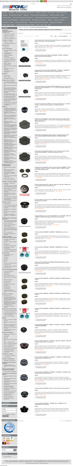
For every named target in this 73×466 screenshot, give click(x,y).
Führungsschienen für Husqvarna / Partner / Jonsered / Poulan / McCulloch (10, 99)
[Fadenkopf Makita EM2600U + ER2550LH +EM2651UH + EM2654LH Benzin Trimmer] (25, 289)
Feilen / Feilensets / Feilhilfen (10, 205)
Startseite (5, 12)
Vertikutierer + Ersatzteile (41, 12)
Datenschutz (21, 460)
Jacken (5, 261)
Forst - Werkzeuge (8, 232)
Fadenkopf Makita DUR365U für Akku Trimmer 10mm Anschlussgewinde (52, 388)
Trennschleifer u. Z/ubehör (8, 22)
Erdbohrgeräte (7, 287)
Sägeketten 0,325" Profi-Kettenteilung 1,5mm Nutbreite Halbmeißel (10, 151)
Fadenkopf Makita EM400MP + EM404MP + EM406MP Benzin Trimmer (51, 232)
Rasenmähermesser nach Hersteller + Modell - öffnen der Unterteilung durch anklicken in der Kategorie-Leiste (10, 299)
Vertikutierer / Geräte (8, 41)
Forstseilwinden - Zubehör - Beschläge (9, 248)
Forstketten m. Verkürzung (10, 245)
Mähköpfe (6, 338)
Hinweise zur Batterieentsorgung (39, 461)
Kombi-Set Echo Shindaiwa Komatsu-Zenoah (9, 170)
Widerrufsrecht (15, 460)
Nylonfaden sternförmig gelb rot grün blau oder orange (10, 325)
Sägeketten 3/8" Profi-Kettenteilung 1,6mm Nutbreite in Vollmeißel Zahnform (10, 144)
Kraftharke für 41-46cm (9, 33)
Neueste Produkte (7, 456)
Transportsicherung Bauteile (10, 249)
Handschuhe (7, 264)
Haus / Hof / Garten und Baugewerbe (10, 19)
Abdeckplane (7, 272)
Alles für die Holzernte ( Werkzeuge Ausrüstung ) (23, 17)
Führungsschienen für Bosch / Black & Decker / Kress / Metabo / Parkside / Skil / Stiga (10, 88)
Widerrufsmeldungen (64, 461)
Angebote (6, 46)
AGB (10, 460)
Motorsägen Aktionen (8, 78)
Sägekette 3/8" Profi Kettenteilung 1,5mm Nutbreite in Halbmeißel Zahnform (10, 129)
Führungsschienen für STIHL (10, 102)
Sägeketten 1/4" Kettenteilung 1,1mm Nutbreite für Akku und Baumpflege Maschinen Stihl (10, 109)
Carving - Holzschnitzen (61, 12)
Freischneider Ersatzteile (10, 391)
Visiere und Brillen (8, 346)
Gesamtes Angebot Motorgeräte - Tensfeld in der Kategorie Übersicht (18, 461)
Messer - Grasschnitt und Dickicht (10, 343)
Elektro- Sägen (7, 76)
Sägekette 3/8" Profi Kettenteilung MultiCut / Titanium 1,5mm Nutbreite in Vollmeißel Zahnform (10, 137)
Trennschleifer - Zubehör (9, 355)
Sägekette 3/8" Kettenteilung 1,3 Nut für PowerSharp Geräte (10, 116)
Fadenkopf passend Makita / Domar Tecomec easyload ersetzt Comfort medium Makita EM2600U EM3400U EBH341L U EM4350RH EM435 (52, 135)
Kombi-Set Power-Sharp (9, 179)
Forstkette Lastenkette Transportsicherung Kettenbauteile (47, 17)
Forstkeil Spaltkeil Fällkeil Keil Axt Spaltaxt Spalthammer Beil (10, 221)
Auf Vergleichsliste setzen (41, 50)
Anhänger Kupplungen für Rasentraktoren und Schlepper (10, 366)
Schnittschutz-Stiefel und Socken (10, 263)
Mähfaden (50, 19)
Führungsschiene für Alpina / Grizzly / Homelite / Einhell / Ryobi (10, 82)
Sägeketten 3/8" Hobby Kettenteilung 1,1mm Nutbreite (10, 112)
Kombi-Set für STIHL (9, 178)
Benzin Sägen (6, 75)
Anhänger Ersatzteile (8, 271)
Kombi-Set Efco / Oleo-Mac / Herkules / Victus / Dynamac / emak (9, 173)
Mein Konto (68, 5)
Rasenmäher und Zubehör (25, 19)
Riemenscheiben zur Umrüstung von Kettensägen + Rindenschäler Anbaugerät (10, 199)
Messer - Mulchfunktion (9, 345)
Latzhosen (6, 257)
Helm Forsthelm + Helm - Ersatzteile (9, 255)
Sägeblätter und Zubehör (9, 360)
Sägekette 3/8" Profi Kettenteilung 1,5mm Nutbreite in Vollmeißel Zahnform (10, 132)
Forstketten (7, 244)
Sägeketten (26, 15)
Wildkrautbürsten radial (9, 349)
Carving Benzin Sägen (9, 57)
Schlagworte (25, 27)
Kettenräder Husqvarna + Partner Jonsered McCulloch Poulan (10, 186)
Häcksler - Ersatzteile (8, 396)
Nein (45, 1)
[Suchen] (46, 3)
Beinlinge (6, 260)
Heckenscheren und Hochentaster (39, 19)
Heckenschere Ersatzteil (9, 316)
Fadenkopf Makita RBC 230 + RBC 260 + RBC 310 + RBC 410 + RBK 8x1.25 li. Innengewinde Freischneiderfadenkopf (52, 185)
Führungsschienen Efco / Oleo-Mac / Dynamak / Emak (10, 97)
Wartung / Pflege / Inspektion (9, 24)
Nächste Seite (68, 33)
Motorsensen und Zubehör (59, 19)
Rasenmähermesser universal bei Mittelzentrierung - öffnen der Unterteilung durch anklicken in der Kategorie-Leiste (10, 303)
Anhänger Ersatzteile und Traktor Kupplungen (38, 22)
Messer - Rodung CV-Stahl (9, 342)
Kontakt (63, 5)
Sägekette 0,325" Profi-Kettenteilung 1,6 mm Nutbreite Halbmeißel (10, 158)
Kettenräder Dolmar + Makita (10, 196)
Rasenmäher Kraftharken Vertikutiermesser (25, 12)
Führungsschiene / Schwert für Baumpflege (10, 104)
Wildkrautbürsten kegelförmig (10, 348)
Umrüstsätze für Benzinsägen (9, 59)
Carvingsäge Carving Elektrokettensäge (8, 53)
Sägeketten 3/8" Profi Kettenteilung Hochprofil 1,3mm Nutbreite (10, 122)
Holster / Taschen (8, 223)
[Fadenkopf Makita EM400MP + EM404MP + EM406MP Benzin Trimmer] (25, 243)
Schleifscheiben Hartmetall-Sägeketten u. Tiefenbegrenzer (10, 215)
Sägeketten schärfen (7, 17)
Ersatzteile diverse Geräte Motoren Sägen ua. (25, 24)
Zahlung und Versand (29, 460)
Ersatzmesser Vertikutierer (10, 43)
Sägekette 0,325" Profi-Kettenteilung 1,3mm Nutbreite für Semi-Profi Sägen (10, 147)
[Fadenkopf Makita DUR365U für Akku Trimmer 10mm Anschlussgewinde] (25, 399)
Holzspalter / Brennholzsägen (21, 22)
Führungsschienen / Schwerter (15, 15)
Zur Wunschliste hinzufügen (41, 49)
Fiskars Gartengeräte (9, 275)
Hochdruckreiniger (8, 279)
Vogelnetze (7, 274)
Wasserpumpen (7, 281)
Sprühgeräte (7, 282)
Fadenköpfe (6, 336)
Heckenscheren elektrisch (9, 312)
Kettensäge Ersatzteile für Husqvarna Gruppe (9, 387)
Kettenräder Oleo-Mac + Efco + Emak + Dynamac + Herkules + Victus (10, 194)
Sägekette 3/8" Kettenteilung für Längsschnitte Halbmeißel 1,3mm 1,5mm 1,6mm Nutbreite (10, 125)
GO (15, 449)
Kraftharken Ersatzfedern (9, 38)
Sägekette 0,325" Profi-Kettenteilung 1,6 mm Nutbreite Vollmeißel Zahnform (10, 161)
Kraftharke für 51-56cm (9, 36)
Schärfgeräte (7, 203)
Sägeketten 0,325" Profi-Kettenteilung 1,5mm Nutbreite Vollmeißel (10, 154)
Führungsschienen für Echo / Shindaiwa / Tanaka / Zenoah (10, 94)
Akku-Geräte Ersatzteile (9, 392)
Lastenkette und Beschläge (10, 251)
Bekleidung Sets (8, 267)
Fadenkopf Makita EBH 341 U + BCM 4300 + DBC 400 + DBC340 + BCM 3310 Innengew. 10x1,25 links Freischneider (53, 341)
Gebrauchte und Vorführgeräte (56, 22)
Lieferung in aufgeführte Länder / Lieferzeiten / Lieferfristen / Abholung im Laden (49, 460)
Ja (41, 1)
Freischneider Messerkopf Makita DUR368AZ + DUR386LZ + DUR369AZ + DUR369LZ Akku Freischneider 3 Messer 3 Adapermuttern (52, 71)
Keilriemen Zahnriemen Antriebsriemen (8, 395)
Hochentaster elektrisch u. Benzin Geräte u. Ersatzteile (10, 314)
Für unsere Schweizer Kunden (53, 461)
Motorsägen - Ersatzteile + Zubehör (56, 15)
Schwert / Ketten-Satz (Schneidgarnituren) (39, 15)
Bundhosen (6, 258)
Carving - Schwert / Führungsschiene (7, 64)
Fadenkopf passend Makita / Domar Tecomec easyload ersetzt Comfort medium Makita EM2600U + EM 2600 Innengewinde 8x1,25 (52, 151)
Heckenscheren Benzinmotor (10, 310)
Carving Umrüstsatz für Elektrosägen (8, 56)
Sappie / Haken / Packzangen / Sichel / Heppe (10, 225)
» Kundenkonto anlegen (10, 414)
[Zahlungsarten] (4, 439)
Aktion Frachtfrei (51, 12)
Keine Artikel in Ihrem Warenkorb (65, 7)
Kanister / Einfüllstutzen (9, 227)
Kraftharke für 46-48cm (9, 35)
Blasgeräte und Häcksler (9, 284)
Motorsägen (5, 15)
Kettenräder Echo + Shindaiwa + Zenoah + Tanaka (10, 189)
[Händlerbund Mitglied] (9, 432)
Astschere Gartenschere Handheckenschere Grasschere (10, 291)
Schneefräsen (11, 12)
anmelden (5, 415)
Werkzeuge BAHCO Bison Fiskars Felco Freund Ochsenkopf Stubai (10, 229)
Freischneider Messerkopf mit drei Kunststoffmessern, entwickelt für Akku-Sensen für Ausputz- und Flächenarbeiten (53, 41)
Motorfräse (6, 285)
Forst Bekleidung (64, 17)
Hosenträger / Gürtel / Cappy (10, 266)
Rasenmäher (7, 295)
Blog (38, 24)
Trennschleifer (7, 357)
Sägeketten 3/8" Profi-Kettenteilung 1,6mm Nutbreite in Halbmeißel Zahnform (10, 140)
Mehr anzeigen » (50, 47)
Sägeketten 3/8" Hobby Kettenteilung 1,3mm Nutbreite (10, 118)
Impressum (59, 5)
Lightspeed (46, 463)
